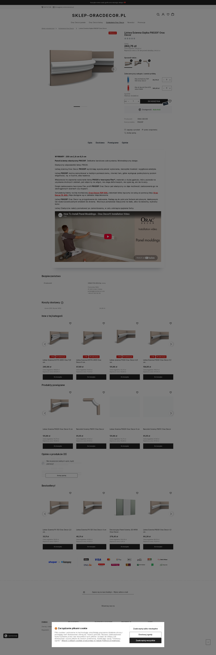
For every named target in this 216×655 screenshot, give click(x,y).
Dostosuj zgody (145, 634)
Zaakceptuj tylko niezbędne (145, 629)
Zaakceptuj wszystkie (145, 640)
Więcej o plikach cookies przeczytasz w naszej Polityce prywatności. (91, 640)
